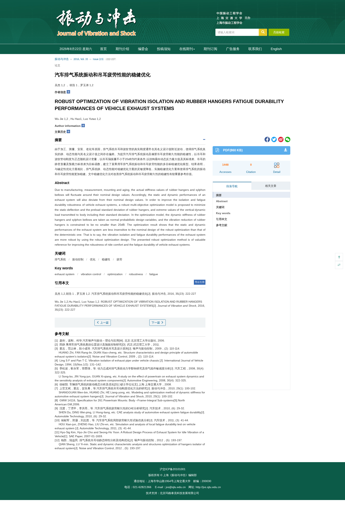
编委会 (143, 49)
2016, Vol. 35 (80, 59)
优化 (92, 259)
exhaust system (64, 274)
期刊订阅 (210, 49)
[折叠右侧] (339, 265)
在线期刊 (186, 49)
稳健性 (106, 259)
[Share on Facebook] (267, 139)
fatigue (153, 274)
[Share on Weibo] (281, 139)
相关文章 (270, 185)
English (276, 49)
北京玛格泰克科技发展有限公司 (179, 493)
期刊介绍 (122, 49)
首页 (103, 49)
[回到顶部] (339, 257)
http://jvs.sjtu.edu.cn (208, 487)
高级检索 (279, 32)
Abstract (222, 201)
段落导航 (232, 186)
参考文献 (221, 225)
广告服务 (233, 49)
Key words (223, 213)
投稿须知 (164, 49)
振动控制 (77, 259)
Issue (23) (98, 59)
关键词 (220, 207)
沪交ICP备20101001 (172, 469)
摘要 (219, 195)
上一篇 (104, 322)
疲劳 (119, 259)
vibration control (91, 274)
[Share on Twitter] (274, 139)
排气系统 (60, 259)
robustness (136, 274)
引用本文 (221, 219)
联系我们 (255, 49)
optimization (115, 274)
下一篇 (156, 322)
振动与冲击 (62, 59)
